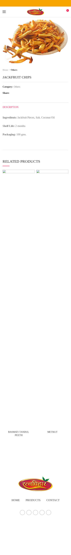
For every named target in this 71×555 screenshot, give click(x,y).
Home (5, 70)
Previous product (60, 70)
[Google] (35, 3)
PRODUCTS (33, 500)
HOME (16, 500)
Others (14, 70)
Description (10, 107)
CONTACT (53, 500)
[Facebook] (27, 3)
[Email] (40, 3)
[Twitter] (31, 3)
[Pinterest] (44, 3)
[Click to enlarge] (8, 57)
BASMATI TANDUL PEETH (18, 433)
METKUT (52, 432)
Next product (66, 70)
